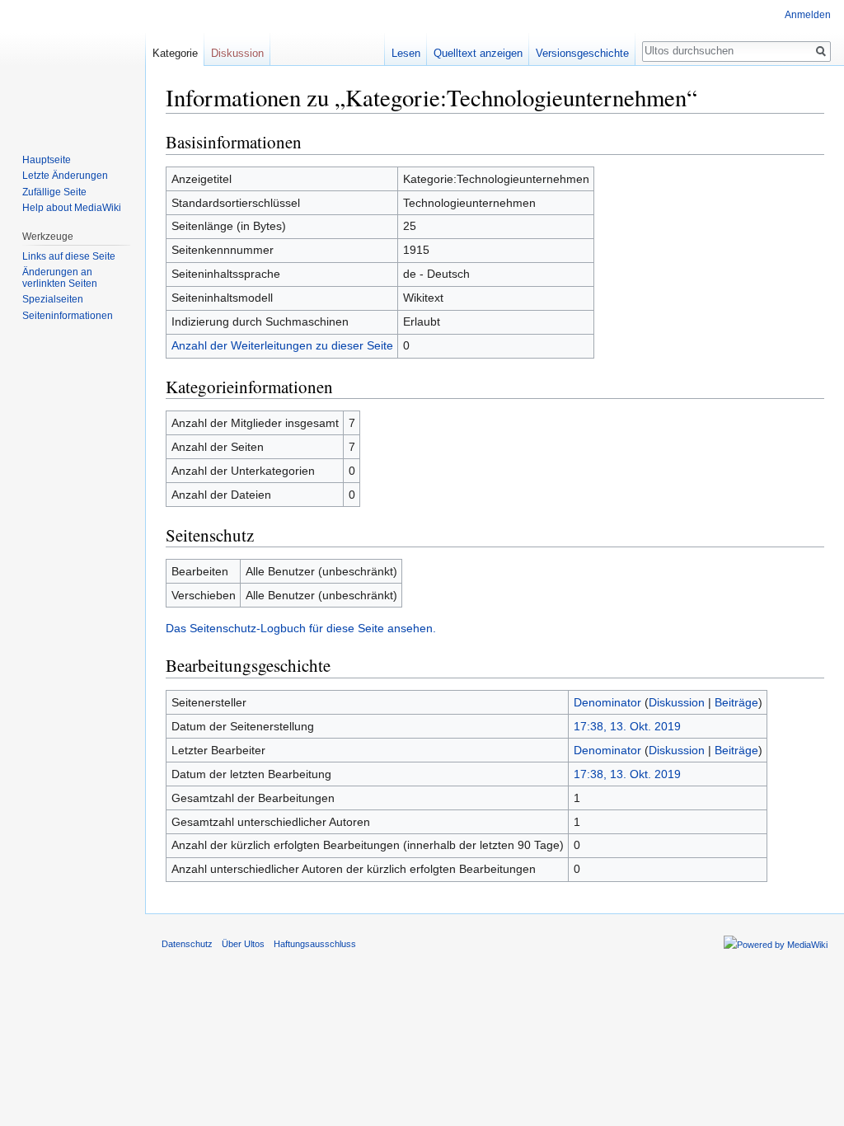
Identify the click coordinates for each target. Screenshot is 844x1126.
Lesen (406, 53)
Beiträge (736, 702)
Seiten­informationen (67, 315)
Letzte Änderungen (65, 175)
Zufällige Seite (54, 192)
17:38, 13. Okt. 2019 (627, 726)
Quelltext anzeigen (478, 53)
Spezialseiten (52, 299)
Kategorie (175, 53)
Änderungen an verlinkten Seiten (59, 277)
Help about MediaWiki (71, 207)
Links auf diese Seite (68, 256)
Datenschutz (187, 944)
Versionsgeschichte (582, 53)
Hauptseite (46, 160)
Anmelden (808, 15)
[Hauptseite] (72, 66)
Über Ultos (243, 944)
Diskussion (677, 702)
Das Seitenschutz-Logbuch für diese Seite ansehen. (301, 628)
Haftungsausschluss (315, 944)
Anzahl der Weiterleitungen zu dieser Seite (282, 345)
